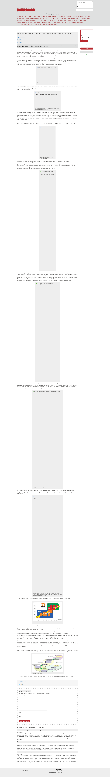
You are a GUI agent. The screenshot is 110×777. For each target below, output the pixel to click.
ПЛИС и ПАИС (83, 20)
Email (20, 712)
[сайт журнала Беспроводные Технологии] (60, 770)
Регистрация (23, 11)
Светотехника (56, 20)
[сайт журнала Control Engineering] (68, 770)
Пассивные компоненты (75, 18)
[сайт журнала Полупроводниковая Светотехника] (50, 770)
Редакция (23, 8)
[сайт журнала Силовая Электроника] (32, 770)
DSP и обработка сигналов (23, 16)
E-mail (82, 36)
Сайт (20, 716)
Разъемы (36, 22)
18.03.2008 (21, 681)
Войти (18, 11)
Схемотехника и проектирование (24, 24)
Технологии (44, 24)
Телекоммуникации (36, 24)
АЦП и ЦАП (55, 16)
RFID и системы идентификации (45, 16)
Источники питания (65, 18)
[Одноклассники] (21, 684)
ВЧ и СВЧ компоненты (87, 16)
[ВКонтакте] (18, 684)
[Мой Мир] (22, 684)
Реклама (33, 8)
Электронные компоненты (53, 24)
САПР (55, 22)
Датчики (19, 18)
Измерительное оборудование (47, 18)
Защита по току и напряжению (33, 18)
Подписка (80, 4)
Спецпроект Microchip (21, 10)
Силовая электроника (61, 22)
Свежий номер (81, 2)
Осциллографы (63, 20)
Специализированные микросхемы (75, 22)
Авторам (19, 8)
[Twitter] (20, 684)
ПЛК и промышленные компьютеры (25, 22)
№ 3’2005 (19, 39)
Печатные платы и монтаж (73, 20)
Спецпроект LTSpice (31, 10)
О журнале (28, 8)
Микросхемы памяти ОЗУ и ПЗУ (33, 20)
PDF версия (19, 42)
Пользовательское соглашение (55, 772)
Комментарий (22, 695)
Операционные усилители (47, 20)
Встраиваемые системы (76, 16)
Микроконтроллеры (86, 18)
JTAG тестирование (33, 16)
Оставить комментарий (23, 682)
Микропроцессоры (21, 20)
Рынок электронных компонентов (45, 22)
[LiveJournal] (24, 684)
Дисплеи (23, 18)
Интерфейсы (57, 18)
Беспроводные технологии (65, 16)
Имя (20, 707)
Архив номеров (81, 6)
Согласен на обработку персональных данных (86, 38)
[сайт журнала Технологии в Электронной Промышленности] (40, 770)
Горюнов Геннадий (21, 37)
